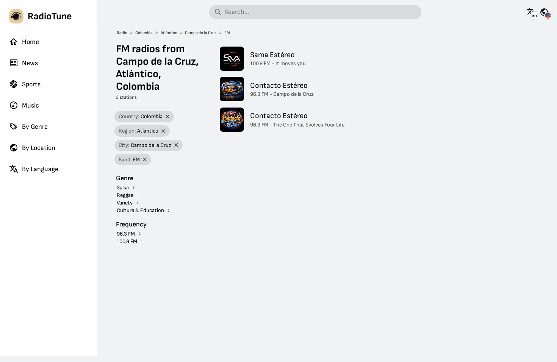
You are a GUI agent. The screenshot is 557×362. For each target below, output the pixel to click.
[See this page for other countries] (544, 12)
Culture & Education (140, 210)
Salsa (123, 187)
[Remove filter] (168, 117)
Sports (31, 84)
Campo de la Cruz (200, 32)
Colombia (144, 32)
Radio (122, 32)
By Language (40, 169)
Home (30, 42)
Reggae (125, 195)
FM (227, 32)
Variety (125, 203)
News (30, 63)
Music (30, 105)
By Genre (35, 127)
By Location (38, 148)
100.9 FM (127, 241)
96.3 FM (126, 234)
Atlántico (169, 32)
